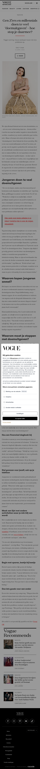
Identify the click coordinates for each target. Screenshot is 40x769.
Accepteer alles (20, 418)
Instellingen (20, 413)
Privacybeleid (7, 422)
